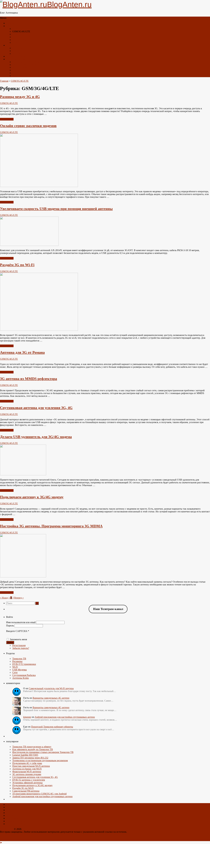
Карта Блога (18, 48)
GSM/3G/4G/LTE (20, 81)
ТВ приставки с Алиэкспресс (27, 64)
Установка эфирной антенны (27, 782)
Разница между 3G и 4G (20, 97)
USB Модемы (19, 669)
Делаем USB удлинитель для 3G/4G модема (36, 437)
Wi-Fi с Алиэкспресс (23, 67)
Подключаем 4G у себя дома (27, 763)
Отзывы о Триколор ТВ (18, 56)
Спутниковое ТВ (21, 37)
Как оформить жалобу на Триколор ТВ (32, 749)
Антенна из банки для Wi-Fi (27, 768)
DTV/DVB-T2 (19, 34)
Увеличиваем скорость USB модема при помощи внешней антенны (56, 209)
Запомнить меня (18, 639)
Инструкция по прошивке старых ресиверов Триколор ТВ (42, 752)
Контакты (17, 50)
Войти (10, 642)
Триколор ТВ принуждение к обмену (31, 746)
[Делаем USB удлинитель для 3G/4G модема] (23, 474)
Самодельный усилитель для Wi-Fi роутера (51, 688)
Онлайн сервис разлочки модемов (28, 126)
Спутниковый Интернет (25, 39)
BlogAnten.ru (6, 829)
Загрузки (17, 53)
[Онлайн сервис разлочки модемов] (39, 186)
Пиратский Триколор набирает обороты (52, 726)
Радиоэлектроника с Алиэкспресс (30, 75)
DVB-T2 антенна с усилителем (28, 780)
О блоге (10, 45)
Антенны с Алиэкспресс (19, 59)
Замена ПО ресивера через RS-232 (30, 757)
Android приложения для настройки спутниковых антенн (65, 717)
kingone (27, 717)
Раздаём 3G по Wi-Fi (17, 265)
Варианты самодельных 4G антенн (51, 698)
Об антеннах (13, 26)
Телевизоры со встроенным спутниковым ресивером (40, 760)
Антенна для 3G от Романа (22, 352)
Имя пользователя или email (21, 622)
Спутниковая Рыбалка (24, 675)
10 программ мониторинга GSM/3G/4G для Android (39, 793)
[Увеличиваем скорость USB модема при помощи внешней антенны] (29, 245)
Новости (16, 28)
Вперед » (19, 597)
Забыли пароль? (20, 648)
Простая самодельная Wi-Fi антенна (31, 766)
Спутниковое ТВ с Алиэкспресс (29, 62)
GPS (14, 42)
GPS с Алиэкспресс (22, 73)
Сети (15, 672)
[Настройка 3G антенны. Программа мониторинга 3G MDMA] (23, 576)
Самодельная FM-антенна (25, 791)
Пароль (10, 625)
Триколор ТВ (19, 658)
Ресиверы (17, 661)
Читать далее (7, 119)
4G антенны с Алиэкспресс (26, 70)
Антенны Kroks (20, 678)
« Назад (4, 597)
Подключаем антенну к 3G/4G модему (31, 497)
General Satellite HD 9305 (25, 755)
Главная (10, 23)
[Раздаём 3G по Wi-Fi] (39, 330)
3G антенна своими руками (26, 774)
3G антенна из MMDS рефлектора (28, 379)
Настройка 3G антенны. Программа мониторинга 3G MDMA (51, 526)
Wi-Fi (15, 667)
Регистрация (19, 645)
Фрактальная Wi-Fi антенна (26, 771)
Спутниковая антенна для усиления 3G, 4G (36, 408)
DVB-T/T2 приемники (24, 664)
